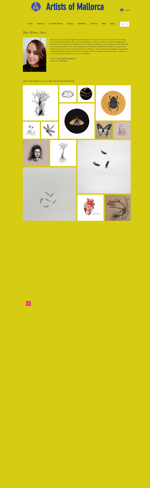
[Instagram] (28, 303)
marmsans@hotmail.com (66, 58)
